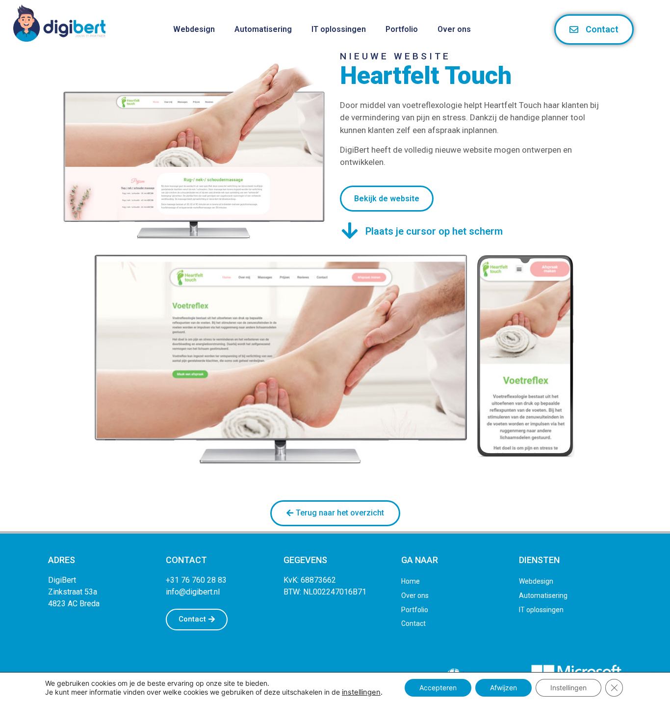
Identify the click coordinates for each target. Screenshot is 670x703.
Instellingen (568, 687)
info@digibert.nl (193, 591)
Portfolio (402, 29)
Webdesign (194, 29)
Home (410, 581)
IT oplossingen (338, 29)
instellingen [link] (361, 692)
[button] (335, 513)
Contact (413, 624)
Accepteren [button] (438, 687)
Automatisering (263, 29)
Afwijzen (503, 687)
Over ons (454, 29)
